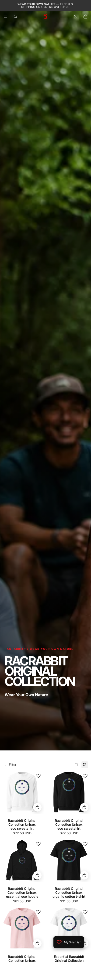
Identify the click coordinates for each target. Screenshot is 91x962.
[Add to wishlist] (38, 776)
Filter (12, 765)
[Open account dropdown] (75, 16)
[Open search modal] (15, 16)
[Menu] (5, 16)
